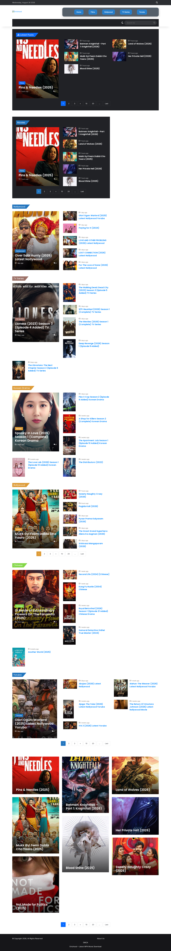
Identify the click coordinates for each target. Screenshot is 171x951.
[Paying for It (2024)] (70, 228)
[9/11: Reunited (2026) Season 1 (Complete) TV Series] (70, 309)
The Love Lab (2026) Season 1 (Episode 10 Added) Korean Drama (43, 465)
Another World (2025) (39, 652)
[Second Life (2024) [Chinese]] (70, 574)
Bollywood (19, 485)
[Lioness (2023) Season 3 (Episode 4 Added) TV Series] (35, 312)
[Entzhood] (17, 11)
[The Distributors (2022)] (69, 467)
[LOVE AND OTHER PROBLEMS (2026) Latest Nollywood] (70, 240)
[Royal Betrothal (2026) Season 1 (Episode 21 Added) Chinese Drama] (69, 613)
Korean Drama (22, 388)
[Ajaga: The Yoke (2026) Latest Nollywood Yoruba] (68, 709)
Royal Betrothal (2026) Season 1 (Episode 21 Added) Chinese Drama (93, 611)
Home (78, 12)
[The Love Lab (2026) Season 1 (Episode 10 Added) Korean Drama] (18, 467)
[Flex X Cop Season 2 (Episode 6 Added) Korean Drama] (69, 402)
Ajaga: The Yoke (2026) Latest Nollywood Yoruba (92, 705)
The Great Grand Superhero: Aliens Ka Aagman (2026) (93, 532)
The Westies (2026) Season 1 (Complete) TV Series (93, 323)
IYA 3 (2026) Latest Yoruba (93, 725)
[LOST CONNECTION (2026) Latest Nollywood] (70, 253)
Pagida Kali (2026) (88, 506)
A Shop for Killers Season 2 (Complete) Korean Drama (93, 420)
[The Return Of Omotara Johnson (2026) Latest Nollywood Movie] (121, 704)
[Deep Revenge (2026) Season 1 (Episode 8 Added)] (69, 348)
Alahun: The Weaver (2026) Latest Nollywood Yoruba (144, 685)
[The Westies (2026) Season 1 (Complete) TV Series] (69, 326)
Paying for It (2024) (89, 227)
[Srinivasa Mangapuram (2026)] (70, 544)
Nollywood (108, 12)
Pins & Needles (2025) (32, 790)
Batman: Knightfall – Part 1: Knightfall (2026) (93, 45)
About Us (100, 938)
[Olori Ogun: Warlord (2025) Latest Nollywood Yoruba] (70, 216)
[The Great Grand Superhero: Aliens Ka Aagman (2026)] (70, 531)
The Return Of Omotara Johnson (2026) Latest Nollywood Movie (142, 707)
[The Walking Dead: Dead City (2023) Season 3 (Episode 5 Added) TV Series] (69, 292)
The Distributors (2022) (91, 462)
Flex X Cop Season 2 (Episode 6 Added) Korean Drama (94, 398)
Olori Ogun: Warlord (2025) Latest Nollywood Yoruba (93, 217)
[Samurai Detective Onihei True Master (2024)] (69, 635)
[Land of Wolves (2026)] (119, 44)
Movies (21, 122)
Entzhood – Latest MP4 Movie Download (85, 946)
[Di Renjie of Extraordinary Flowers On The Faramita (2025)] (35, 599)
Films (93, 12)
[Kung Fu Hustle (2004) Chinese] (69, 591)
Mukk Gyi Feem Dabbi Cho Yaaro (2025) (93, 57)
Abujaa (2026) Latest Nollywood (90, 685)
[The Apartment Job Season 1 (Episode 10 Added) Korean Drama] (69, 445)
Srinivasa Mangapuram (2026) (91, 545)
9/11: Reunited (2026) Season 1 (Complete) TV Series (94, 310)
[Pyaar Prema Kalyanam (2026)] (70, 519)
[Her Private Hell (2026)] (119, 56)
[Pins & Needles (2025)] (37, 68)
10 (86, 104)
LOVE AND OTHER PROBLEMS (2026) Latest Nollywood (92, 241)
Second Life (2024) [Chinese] (94, 574)
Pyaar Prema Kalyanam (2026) (91, 520)
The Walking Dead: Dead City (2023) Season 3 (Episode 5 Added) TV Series (93, 290)
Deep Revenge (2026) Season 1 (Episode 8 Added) (94, 345)
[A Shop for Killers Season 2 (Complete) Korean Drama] (69, 423)
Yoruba (142, 12)
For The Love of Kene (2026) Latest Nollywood (93, 266)
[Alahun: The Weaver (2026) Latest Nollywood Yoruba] (121, 688)
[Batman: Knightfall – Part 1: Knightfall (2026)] (71, 44)
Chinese (18, 565)
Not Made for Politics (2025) (32, 906)
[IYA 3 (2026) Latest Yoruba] (70, 725)
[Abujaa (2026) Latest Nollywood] (70, 684)
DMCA (85, 942)
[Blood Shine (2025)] (71, 69)
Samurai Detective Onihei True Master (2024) (92, 631)
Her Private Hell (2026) (139, 56)
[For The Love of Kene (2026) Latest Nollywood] (70, 265)
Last (106, 104)
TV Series (126, 12)
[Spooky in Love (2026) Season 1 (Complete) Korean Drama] (35, 422)
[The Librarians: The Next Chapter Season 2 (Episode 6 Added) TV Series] (18, 370)
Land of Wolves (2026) (140, 43)
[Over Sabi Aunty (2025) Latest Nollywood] (35, 240)
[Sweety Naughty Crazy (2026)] (70, 494)
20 (93, 104)
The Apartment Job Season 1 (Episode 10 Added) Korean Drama (93, 443)
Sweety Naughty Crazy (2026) (90, 495)
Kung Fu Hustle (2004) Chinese (90, 588)
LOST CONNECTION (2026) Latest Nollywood (92, 254)
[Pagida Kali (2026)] (70, 506)
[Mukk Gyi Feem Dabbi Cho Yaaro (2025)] (71, 56)
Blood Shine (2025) (90, 68)
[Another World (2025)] (18, 657)
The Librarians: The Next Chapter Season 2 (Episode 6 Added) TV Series (43, 368)
